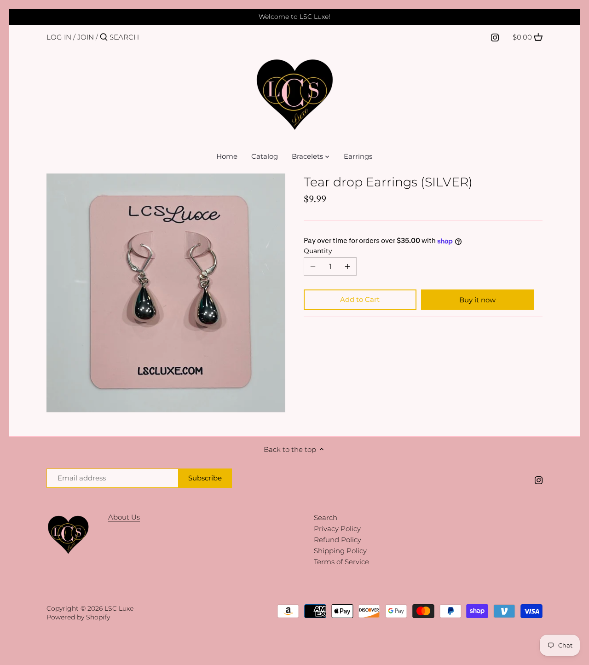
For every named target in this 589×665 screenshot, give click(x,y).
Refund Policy (337, 539)
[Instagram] (495, 37)
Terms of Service (341, 561)
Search (325, 517)
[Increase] (347, 266)
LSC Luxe (118, 608)
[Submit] (104, 37)
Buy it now (477, 299)
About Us (124, 517)
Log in (58, 37)
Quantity (318, 250)
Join (85, 37)
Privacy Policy (337, 528)
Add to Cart (360, 299)
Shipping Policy (340, 550)
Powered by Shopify (78, 617)
